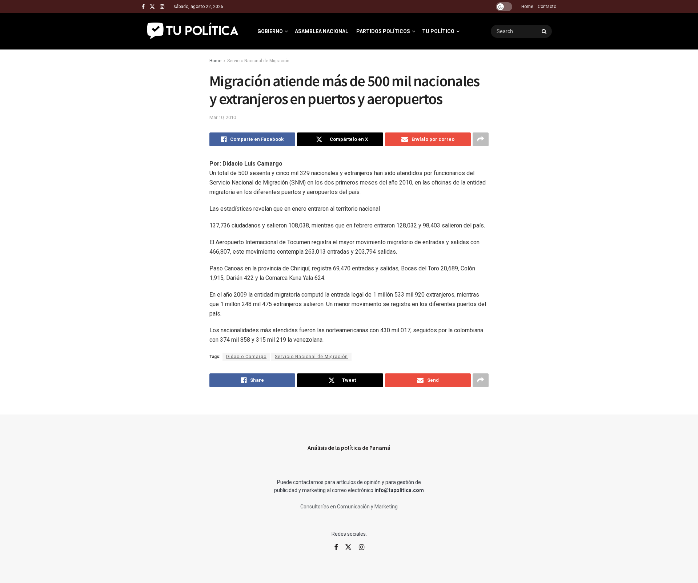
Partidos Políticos (383, 31)
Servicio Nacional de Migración (258, 60)
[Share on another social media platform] (481, 139)
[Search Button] (545, 31)
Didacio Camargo (246, 356)
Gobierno (270, 31)
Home (527, 6)
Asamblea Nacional (321, 31)
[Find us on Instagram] (162, 6)
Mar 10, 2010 (222, 117)
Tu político (438, 31)
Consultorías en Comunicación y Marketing (349, 506)
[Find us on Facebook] (143, 6)
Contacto (547, 6)
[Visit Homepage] (193, 31)
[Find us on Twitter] (152, 6)
